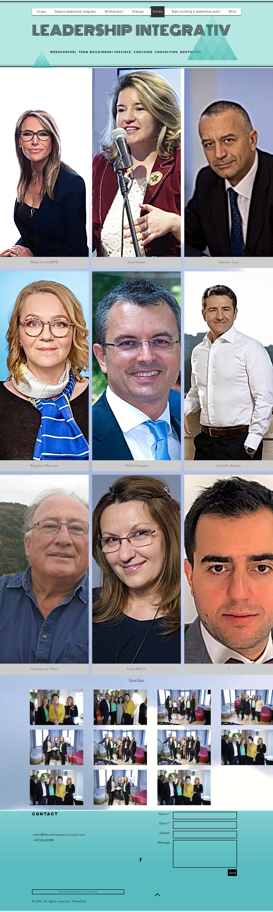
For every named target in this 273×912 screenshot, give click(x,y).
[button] (44, 168)
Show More (136, 680)
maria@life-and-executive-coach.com (59, 834)
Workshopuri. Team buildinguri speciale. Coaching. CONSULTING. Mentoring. (126, 52)
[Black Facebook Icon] (140, 859)
